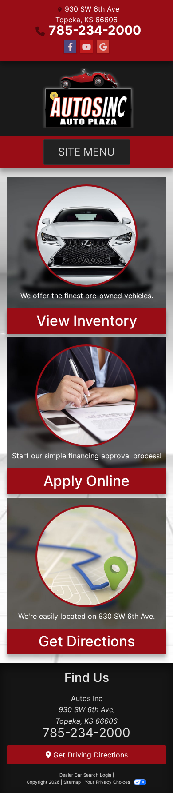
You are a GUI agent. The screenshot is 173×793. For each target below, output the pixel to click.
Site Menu (86, 151)
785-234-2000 (95, 30)
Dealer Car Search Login (85, 774)
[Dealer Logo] (86, 98)
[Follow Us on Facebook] (70, 46)
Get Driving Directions (89, 754)
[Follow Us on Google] (103, 46)
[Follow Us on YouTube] (86, 46)
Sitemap (72, 782)
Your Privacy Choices (108, 782)
